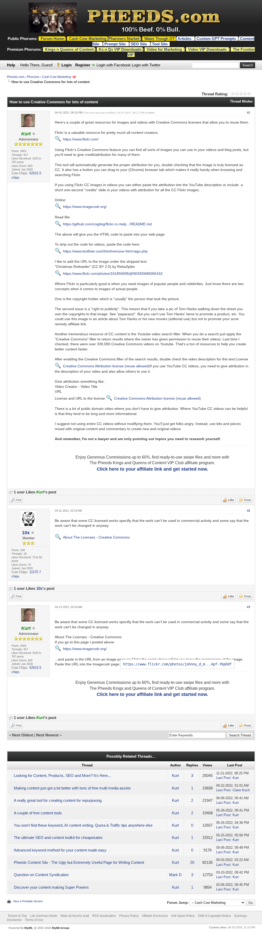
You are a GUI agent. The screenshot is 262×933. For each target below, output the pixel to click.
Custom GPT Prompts (216, 38)
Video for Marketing (164, 49)
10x (26, 532)
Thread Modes (241, 101)
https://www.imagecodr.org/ (85, 207)
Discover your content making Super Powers (51, 887)
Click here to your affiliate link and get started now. (152, 469)
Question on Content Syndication (41, 875)
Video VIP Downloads (207, 49)
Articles (185, 38)
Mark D (175, 875)
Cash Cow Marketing (56, 77)
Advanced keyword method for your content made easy (60, 850)
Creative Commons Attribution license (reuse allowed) (106, 366)
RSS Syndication (104, 916)
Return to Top (17, 916)
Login (66, 65)
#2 (248, 510)
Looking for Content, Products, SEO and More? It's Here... (62, 775)
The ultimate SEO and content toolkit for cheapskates (58, 837)
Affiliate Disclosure (155, 916)
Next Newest (47, 735)
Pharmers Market (123, 38)
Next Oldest (22, 735)
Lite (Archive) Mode (43, 916)
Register (82, 65)
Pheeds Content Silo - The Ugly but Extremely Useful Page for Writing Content (79, 862)
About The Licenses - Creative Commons (96, 537)
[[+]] (11, 492)
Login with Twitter (146, 65)
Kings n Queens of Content (69, 49)
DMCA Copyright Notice (214, 916)
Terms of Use (34, 920)
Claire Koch (241, 790)
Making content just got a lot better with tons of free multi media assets (72, 788)
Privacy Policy (129, 916)
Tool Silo (160, 44)
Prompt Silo (115, 44)
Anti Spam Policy (183, 916)
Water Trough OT (159, 38)
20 (192, 862)
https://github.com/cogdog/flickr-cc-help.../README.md (107, 224)
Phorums (33, 77)
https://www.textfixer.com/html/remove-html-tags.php (105, 251)
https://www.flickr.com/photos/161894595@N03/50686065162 (113, 273)
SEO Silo (139, 44)
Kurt (150, 112)
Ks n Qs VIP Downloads (120, 49)
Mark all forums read (75, 916)
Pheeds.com (15, 77)
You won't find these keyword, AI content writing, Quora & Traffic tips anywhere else (83, 825)
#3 (248, 607)
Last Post (223, 778)
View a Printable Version (28, 901)
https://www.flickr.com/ (81, 139)
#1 (248, 112)
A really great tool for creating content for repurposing (58, 800)
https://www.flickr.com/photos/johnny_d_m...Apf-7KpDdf (177, 664)
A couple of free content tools (38, 813)
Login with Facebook (113, 65)
